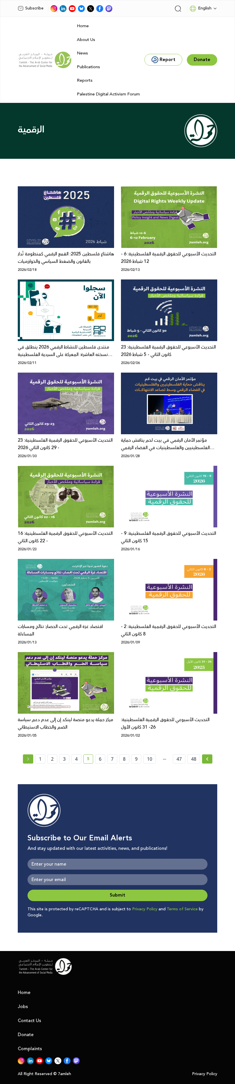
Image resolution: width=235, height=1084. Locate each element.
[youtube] (72, 8)
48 (193, 759)
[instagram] (53, 8)
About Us (86, 39)
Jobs (23, 1006)
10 (149, 759)
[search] (178, 8)
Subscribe (34, 8)
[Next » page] (207, 759)
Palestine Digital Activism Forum (108, 94)
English (204, 8)
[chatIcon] (108, 8)
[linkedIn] (63, 8)
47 (179, 759)
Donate (26, 1034)
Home (83, 26)
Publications (88, 67)
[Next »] (207, 759)
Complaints (30, 1048)
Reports (85, 80)
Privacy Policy (144, 909)
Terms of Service (182, 909)
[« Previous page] (28, 759)
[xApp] (90, 8)
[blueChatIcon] (81, 8)
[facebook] (99, 8)
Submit (117, 895)
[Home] (45, 60)
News (82, 53)
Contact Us (29, 1020)
